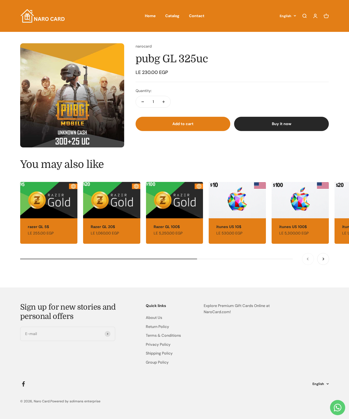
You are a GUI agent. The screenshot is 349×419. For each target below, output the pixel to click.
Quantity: (143, 90)
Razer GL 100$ (167, 226)
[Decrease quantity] (143, 101)
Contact (196, 15)
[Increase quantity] (163, 101)
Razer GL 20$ (103, 226)
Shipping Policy (159, 353)
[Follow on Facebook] (23, 384)
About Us (154, 317)
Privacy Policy (158, 344)
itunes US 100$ (293, 226)
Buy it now (281, 123)
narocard (144, 46)
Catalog (172, 15)
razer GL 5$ (38, 226)
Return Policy (157, 326)
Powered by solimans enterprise (75, 401)
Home (150, 15)
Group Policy (157, 362)
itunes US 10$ (228, 226)
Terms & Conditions (163, 335)
